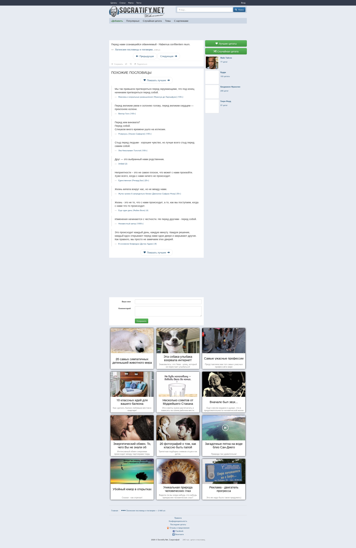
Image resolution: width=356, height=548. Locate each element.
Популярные (132, 20)
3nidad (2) (122, 163)
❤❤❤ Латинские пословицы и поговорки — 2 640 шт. (143, 510)
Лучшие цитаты (227, 43)
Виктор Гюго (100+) (127, 113)
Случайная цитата (152, 20)
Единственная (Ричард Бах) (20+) (133, 180)
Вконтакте (179, 534)
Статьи (122, 2)
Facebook (179, 531)
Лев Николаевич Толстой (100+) (132, 150)
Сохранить (141, 321)
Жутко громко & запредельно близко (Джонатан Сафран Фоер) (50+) (149, 193)
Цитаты (114, 2)
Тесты (138, 2)
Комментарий (124, 308)
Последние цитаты (178, 524)
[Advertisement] (178, 32)
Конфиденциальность (178, 521)
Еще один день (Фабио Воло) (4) (133, 210)
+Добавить (117, 20)
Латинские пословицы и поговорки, (138, 49)
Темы (168, 20)
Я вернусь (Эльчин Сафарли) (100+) (135, 133)
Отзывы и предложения (179, 527)
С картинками (181, 20)
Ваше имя (126, 301)
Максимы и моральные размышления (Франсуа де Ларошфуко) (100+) (150, 96)
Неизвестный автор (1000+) (131, 223)
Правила (178, 518)
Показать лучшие (156, 80)
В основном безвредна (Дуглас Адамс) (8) (137, 243)
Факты (131, 2)
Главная (114, 510)
